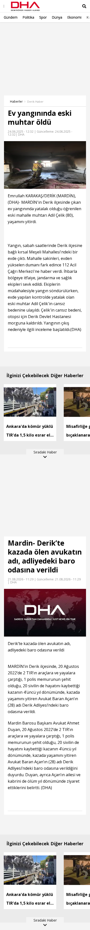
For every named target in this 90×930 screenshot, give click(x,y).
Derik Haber (35, 101)
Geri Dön (15, 29)
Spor (43, 17)
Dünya (57, 17)
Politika (28, 17)
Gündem (11, 17)
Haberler (16, 101)
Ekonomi (74, 17)
